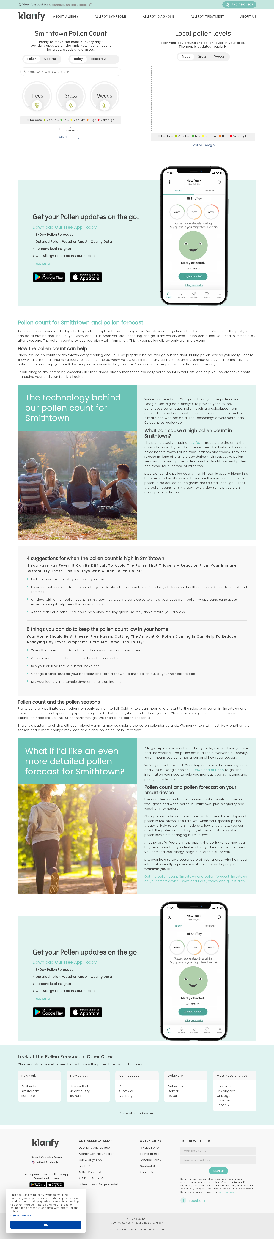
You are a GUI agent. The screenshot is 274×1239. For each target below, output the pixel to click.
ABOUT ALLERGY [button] (65, 16)
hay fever (196, 443)
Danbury (126, 1096)
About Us (146, 1172)
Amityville (28, 1086)
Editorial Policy (150, 1160)
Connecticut (129, 1086)
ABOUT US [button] (248, 16)
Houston (223, 1100)
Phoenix (223, 1105)
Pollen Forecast (90, 1172)
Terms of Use (150, 1154)
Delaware (175, 1086)
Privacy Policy (150, 1148)
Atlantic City (80, 1091)
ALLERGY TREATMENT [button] (207, 16)
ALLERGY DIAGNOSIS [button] (159, 16)
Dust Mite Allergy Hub (94, 1148)
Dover (172, 1096)
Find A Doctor (242, 4)
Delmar (173, 1091)
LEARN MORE (42, 264)
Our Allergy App (90, 1160)
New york (224, 1086)
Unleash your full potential (98, 1184)
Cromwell (126, 1091)
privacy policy (227, 1192)
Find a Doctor (89, 1166)
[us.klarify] (32, 16)
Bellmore (28, 1096)
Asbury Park (79, 1086)
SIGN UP (218, 1171)
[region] (203, 98)
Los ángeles (226, 1091)
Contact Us (148, 1166)
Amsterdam (30, 1091)
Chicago (224, 1096)
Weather (50, 59)
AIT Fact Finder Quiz (93, 1178)
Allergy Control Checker (96, 1154)
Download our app (209, 770)
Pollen (31, 59)
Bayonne (77, 1096)
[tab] (78, 59)
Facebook (197, 1201)
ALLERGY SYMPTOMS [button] (111, 16)
